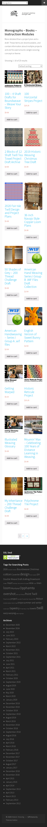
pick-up (18, 594)
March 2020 (11, 696)
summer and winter (32, 602)
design (25, 574)
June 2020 (10, 689)
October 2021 (12, 653)
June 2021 (10, 664)
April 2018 (10, 742)
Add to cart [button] (12, 119)
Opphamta (27, 588)
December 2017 (13, 753)
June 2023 (10, 635)
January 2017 (11, 767)
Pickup (23, 594)
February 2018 (12, 749)
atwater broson (12, 569)
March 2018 (11, 746)
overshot (9, 594)
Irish (35, 583)
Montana (15, 588)
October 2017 (12, 760)
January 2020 (11, 699)
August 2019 (11, 717)
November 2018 (13, 724)
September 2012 (13, 803)
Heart (10, 583)
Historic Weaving (18, 817)
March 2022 (11, 646)
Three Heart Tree (24, 609)
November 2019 (13, 707)
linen (39, 583)
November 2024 (13, 628)
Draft (19, 579)
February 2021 (12, 674)
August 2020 (11, 685)
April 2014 (10, 785)
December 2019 (13, 703)
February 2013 (12, 799)
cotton (7, 574)
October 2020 (12, 678)
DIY (38, 574)
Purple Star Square (27, 599)
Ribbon (39, 598)
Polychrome (6, 599)
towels (33, 608)
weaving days (20, 613)
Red (34, 599)
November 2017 (13, 757)
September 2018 (13, 732)
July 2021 (10, 660)
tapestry (15, 608)
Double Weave (10, 579)
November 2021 (13, 649)
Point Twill (31, 594)
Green (5, 583)
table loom (6, 609)
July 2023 (10, 632)
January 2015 (11, 782)
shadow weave (7, 603)
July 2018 (10, 739)
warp (5, 613)
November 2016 (13, 774)
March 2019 (11, 721)
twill (40, 607)
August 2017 (11, 764)
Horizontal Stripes (23, 583)
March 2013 (11, 796)
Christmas (34, 569)
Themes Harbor (11, 820)
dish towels (33, 575)
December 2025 (13, 624)
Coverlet (15, 574)
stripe (20, 602)
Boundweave (23, 569)
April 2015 (10, 778)
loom (7, 588)
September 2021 (13, 657)
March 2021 (11, 671)
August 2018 (11, 735)
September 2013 (13, 789)
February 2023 (12, 639)
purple (20, 599)
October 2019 (12, 710)
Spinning (14, 603)
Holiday (15, 583)
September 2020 (13, 682)
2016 (5, 569)
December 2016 (13, 771)
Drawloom (35, 579)
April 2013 (10, 792)
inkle (31, 583)
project (13, 598)
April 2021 (10, 667)
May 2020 (10, 692)
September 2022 (13, 642)
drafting (26, 579)
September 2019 (13, 714)
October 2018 (12, 728)
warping (12, 613)
